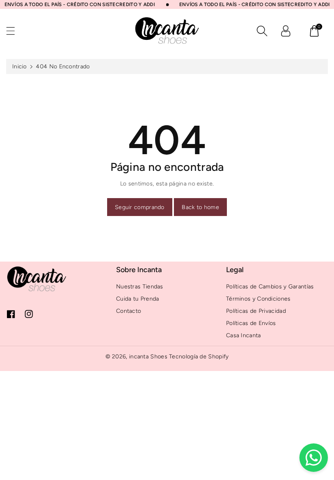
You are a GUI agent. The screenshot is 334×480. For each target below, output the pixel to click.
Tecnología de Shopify (199, 356)
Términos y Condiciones (258, 298)
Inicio (19, 66)
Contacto (128, 311)
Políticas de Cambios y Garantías (270, 286)
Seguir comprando (140, 207)
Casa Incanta (243, 335)
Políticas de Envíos (251, 323)
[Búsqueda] (262, 31)
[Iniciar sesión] (285, 31)
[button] (14, 31)
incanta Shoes (148, 356)
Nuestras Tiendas (139, 286)
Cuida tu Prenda (137, 298)
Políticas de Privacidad (256, 311)
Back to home (200, 207)
